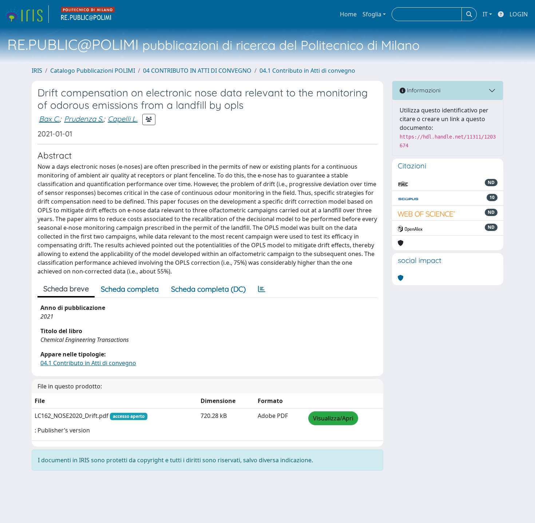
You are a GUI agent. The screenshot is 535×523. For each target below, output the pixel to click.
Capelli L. (123, 118)
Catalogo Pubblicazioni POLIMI (92, 71)
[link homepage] (26, 14)
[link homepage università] (88, 14)
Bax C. (49, 118)
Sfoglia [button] (371, 14)
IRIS (37, 71)
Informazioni (422, 90)
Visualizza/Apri (333, 418)
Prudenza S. (83, 118)
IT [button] (485, 14)
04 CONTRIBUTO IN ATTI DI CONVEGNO (197, 71)
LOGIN (519, 14)
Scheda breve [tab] (66, 288)
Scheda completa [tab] (130, 289)
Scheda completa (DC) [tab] (208, 289)
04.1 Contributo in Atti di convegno (307, 71)
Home (348, 14)
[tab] (262, 289)
